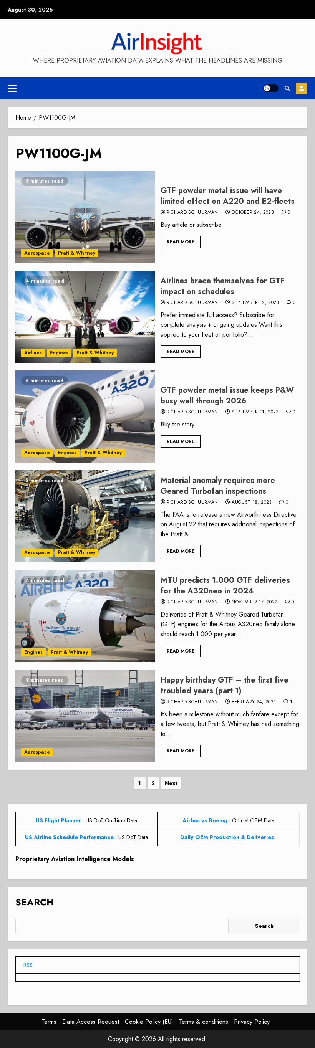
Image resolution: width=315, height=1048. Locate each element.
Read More (180, 241)
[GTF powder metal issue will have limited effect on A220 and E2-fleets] (85, 217)
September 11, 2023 (255, 412)
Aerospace (37, 253)
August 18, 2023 (252, 502)
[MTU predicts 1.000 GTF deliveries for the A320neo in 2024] (85, 616)
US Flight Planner (58, 820)
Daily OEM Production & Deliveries (227, 837)
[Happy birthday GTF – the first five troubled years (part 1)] (85, 716)
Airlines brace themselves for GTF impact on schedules (223, 286)
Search (34, 902)
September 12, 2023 (255, 303)
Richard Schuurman (192, 213)
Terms (48, 1021)
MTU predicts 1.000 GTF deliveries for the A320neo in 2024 (225, 586)
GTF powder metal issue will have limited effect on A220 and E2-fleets (228, 196)
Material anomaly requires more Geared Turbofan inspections (218, 486)
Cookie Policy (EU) (149, 1021)
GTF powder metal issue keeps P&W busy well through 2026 (227, 396)
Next (171, 783)
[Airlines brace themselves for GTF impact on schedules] (85, 317)
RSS (28, 965)
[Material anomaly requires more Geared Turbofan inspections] (85, 516)
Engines (59, 352)
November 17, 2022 (254, 602)
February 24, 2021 (254, 702)
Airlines (33, 352)
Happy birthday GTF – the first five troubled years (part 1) (224, 685)
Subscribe (301, 88)
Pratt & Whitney (76, 253)
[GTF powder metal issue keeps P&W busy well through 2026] (85, 416)
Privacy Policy (252, 1021)
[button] (12, 88)
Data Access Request (90, 1021)
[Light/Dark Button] (271, 88)
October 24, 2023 (253, 213)
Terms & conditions (203, 1021)
